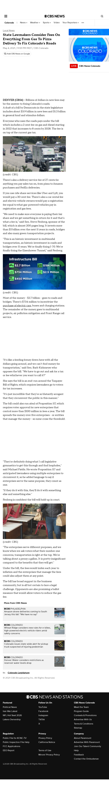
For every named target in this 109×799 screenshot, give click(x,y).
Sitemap (78, 728)
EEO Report (8, 750)
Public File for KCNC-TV (15, 738)
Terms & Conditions (83, 724)
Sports (46, 22)
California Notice (46, 742)
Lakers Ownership (12, 719)
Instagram (43, 715)
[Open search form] (102, 16)
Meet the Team (81, 707)
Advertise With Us (83, 719)
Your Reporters (70, 22)
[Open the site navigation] (21, 16)
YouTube (42, 707)
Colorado (9, 22)
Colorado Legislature (19, 672)
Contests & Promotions (85, 715)
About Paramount (82, 738)
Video (57, 22)
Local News (9, 30)
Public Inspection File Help (16, 742)
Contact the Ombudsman (86, 759)
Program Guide (81, 711)
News (23, 22)
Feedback (79, 755)
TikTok (41, 719)
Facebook (43, 711)
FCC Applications (11, 746)
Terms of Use (44, 750)
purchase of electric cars (17, 305)
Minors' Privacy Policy (49, 755)
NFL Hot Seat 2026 (12, 715)
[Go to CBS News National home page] (54, 16)
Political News (10, 707)
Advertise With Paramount (87, 742)
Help (76, 750)
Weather (34, 22)
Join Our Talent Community (87, 746)
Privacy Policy (45, 738)
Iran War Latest (10, 711)
